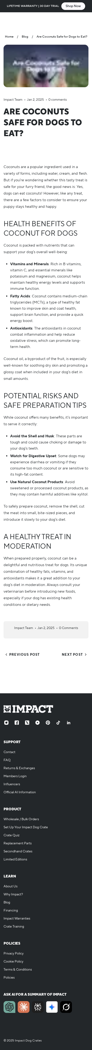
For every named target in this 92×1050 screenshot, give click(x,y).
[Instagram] (6, 722)
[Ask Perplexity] (38, 1007)
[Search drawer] (74, 20)
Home (9, 37)
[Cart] (83, 20)
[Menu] (8, 20)
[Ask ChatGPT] (9, 1007)
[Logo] (46, 20)
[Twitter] (27, 722)
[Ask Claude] (23, 1007)
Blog (25, 37)
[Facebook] (17, 722)
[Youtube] (37, 722)
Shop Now (73, 6)
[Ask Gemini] (52, 1007)
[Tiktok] (58, 722)
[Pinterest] (48, 722)
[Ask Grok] (66, 1007)
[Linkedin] (68, 722)
